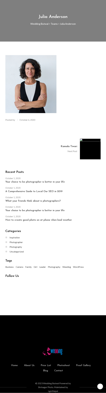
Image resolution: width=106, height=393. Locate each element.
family (28, 267)
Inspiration (15, 237)
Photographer (16, 242)
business (9, 267)
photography (54, 267)
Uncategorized (17, 251)
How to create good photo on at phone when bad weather (38, 220)
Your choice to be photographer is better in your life (35, 182)
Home (14, 365)
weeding (66, 267)
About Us (29, 365)
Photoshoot (63, 365)
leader (42, 267)
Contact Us (53, 327)
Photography (16, 247)
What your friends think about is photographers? (33, 201)
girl (35, 267)
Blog (45, 371)
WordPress (78, 267)
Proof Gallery (83, 365)
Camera (19, 267)
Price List (46, 365)
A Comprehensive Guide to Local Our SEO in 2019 (34, 191)
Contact (58, 371)
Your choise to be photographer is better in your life (35, 210)
